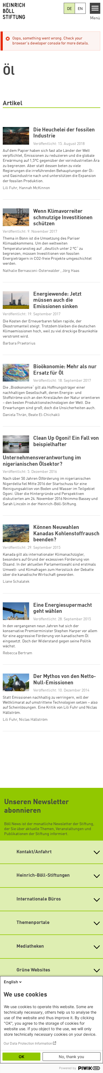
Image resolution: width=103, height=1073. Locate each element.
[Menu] (95, 8)
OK (21, 1056)
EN (80, 9)
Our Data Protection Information (28, 1043)
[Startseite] (32, 11)
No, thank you (71, 1056)
